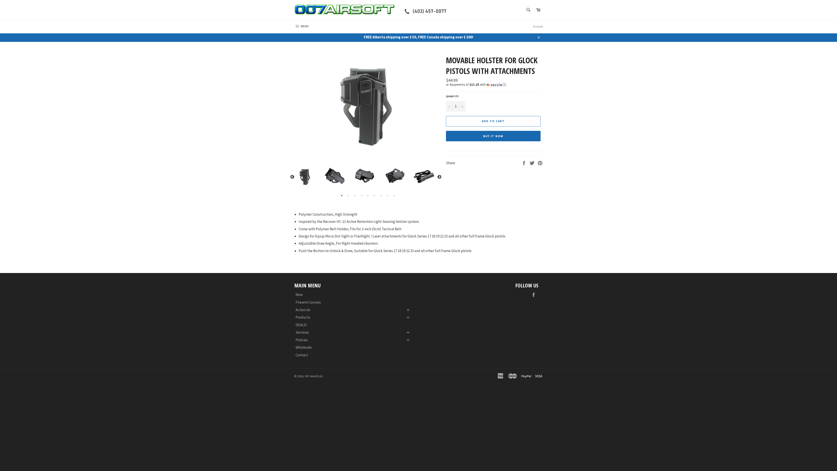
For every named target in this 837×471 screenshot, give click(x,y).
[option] (368, 107)
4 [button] (361, 195)
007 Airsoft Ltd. (314, 376)
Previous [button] (292, 177)
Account (538, 26)
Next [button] (439, 177)
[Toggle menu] (408, 309)
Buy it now (493, 136)
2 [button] (348, 195)
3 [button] (355, 195)
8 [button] (387, 195)
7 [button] (381, 195)
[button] (494, 84)
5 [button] (368, 195)
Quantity (452, 96)
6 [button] (374, 195)
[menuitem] (354, 294)
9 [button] (394, 195)
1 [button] (342, 195)
